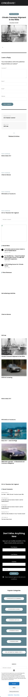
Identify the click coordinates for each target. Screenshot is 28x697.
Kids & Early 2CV (6, 156)
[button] (14, 670)
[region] (14, 233)
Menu (25, 2)
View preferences (14, 691)
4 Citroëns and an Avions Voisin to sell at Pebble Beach (12, 500)
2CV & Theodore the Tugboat (10, 213)
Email (3, 89)
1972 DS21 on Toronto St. (8, 194)
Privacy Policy (16, 695)
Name (3, 81)
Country (14, 562)
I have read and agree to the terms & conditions (15, 578)
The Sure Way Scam (6, 519)
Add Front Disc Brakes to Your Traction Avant (13, 513)
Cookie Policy (10, 695)
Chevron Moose (6, 175)
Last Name (14, 554)
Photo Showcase (14, 14)
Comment (4, 68)
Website (3, 96)
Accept (14, 683)
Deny (14, 687)
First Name (14, 547)
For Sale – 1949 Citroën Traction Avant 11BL (12, 494)
